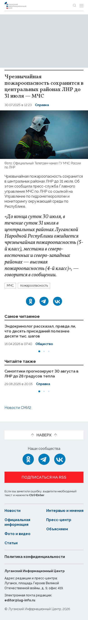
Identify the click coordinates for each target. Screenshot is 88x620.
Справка (42, 105)
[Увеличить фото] (44, 134)
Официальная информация (17, 522)
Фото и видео (17, 534)
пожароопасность (34, 285)
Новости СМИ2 (18, 408)
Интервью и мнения (64, 510)
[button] (39, 351)
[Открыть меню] (81, 5)
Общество (44, 344)
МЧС (10, 285)
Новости (13, 510)
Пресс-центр (58, 520)
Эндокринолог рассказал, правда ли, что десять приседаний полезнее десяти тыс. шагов (40, 331)
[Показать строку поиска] (74, 5)
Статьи (11, 543)
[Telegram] (44, 301)
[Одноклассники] (30, 301)
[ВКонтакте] (57, 301)
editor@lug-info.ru (20, 600)
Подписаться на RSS (44, 477)
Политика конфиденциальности (35, 557)
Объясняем (57, 529)
